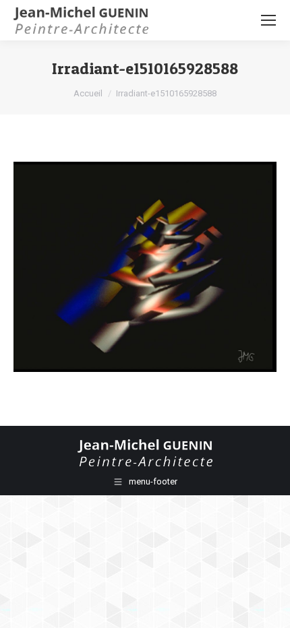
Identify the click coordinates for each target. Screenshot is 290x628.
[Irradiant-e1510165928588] (145, 267)
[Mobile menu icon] (268, 20)
